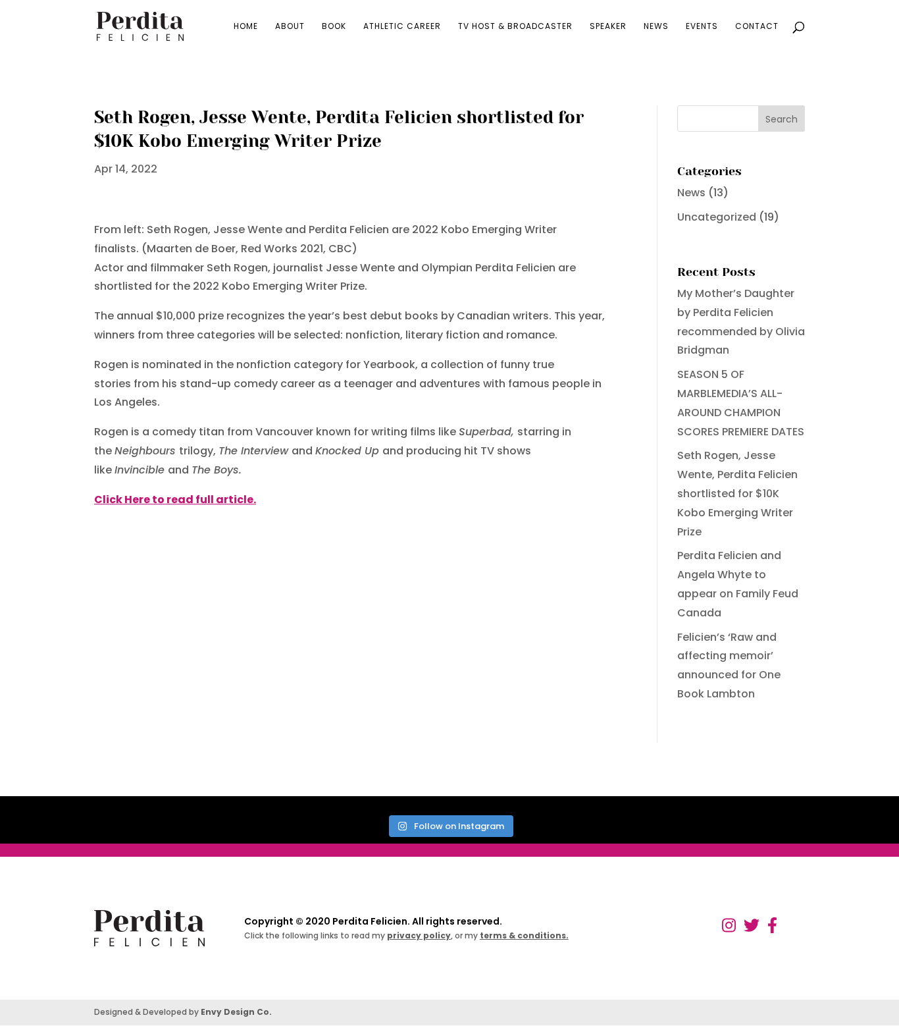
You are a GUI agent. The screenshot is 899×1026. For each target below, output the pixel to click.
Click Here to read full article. (175, 499)
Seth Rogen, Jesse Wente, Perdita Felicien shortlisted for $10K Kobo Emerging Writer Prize (737, 493)
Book (334, 27)
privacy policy (419, 935)
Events (702, 27)
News (656, 27)
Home (246, 27)
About (290, 27)
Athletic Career (402, 27)
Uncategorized (716, 217)
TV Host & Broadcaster (515, 27)
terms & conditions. (524, 935)
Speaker (608, 27)
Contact (757, 27)
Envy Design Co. (236, 1011)
